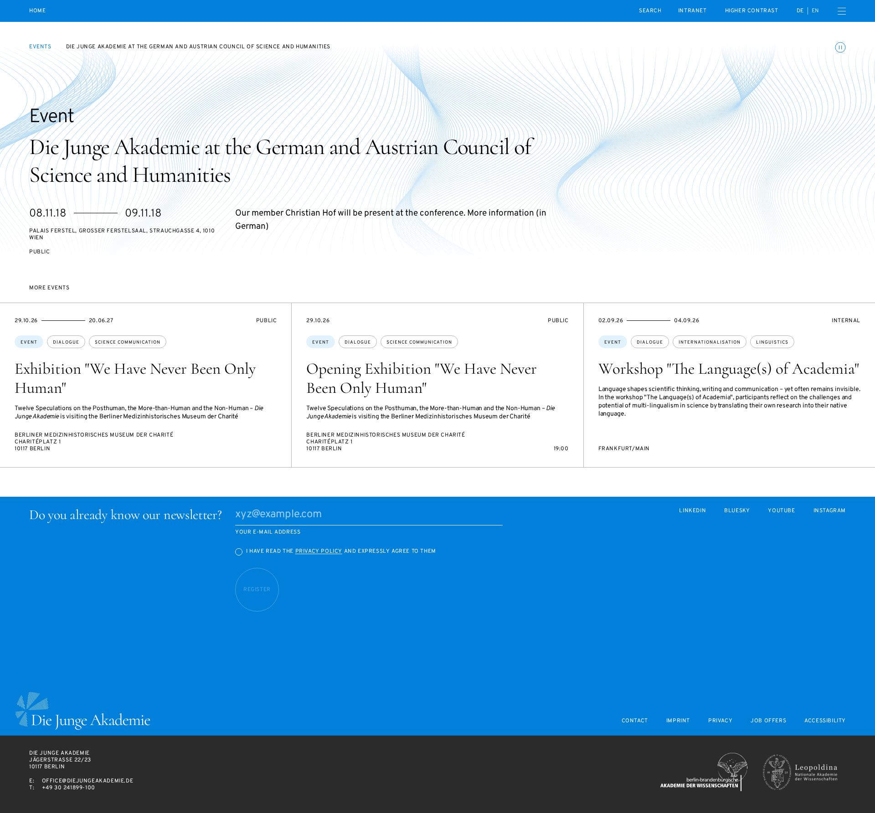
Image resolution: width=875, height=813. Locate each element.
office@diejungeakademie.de (88, 781)
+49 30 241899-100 (68, 788)
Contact (635, 721)
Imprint (678, 721)
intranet (692, 11)
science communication (127, 342)
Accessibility (825, 721)
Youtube (781, 511)
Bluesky (737, 511)
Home (37, 11)
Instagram (829, 511)
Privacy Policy (318, 551)
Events (40, 47)
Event (29, 342)
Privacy (720, 721)
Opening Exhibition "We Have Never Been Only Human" (421, 378)
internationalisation (710, 342)
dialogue (66, 342)
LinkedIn (692, 511)
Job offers (768, 721)
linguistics (772, 342)
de (800, 11)
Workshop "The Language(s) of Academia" (728, 368)
